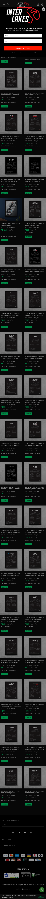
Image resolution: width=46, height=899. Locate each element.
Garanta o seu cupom (23, 48)
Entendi (41, 896)
